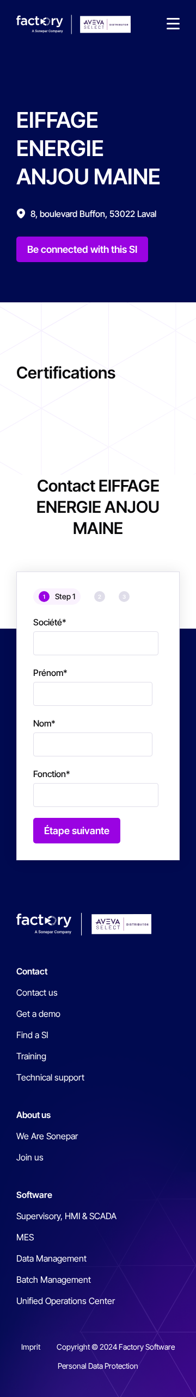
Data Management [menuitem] (51, 1258)
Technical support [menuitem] (50, 1077)
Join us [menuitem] (30, 1157)
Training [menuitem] (31, 1056)
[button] (173, 24)
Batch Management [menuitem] (53, 1279)
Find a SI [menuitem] (32, 1034)
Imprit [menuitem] (30, 1346)
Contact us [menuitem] (37, 992)
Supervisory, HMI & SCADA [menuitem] (66, 1215)
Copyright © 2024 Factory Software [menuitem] (116, 1346)
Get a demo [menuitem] (38, 1013)
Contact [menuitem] (31, 971)
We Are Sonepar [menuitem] (47, 1136)
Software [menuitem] (34, 1194)
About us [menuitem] (33, 1114)
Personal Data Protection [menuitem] (98, 1365)
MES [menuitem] (25, 1237)
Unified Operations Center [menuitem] (65, 1300)
